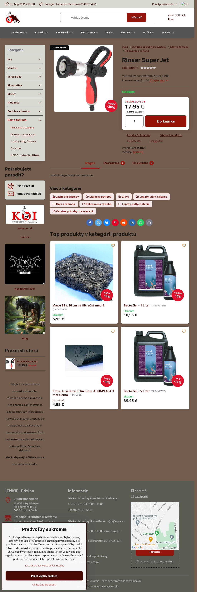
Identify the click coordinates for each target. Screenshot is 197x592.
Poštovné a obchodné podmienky (87, 556)
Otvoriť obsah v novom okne (156, 561)
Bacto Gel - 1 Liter (137, 305)
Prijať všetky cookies (44, 575)
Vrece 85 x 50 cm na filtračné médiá (78, 305)
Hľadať (136, 17)
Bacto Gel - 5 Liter (137, 391)
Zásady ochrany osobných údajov (121, 580)
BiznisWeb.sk (110, 586)
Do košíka (166, 121)
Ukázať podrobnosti (44, 584)
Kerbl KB (138, 151)
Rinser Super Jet (27, 361)
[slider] (148, 67)
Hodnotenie (130, 68)
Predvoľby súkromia (87, 580)
